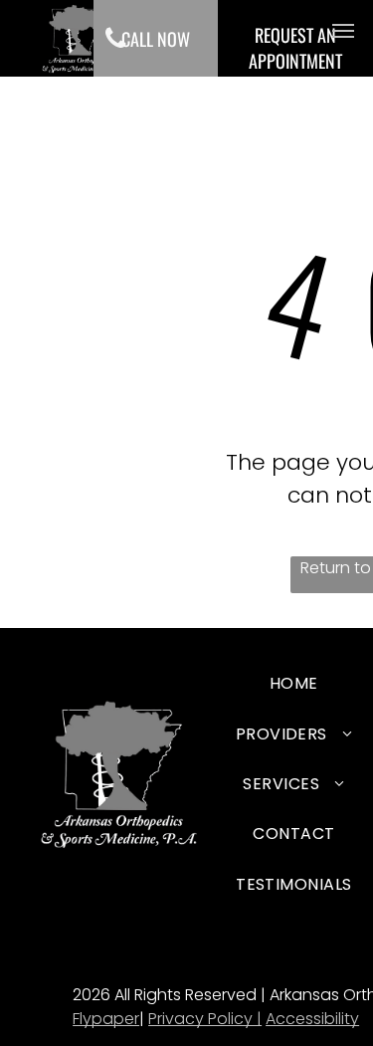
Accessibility (312, 1018)
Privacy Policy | (205, 1018)
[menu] (343, 31)
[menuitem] (294, 687)
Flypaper (106, 1018)
